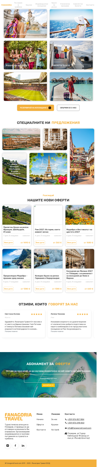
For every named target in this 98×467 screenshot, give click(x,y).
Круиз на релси (54, 5)
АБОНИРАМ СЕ (48, 385)
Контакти (90, 5)
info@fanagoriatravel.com (79, 428)
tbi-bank (55, 430)
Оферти (40, 424)
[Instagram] (8, 445)
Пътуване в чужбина (18, 5)
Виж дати (8, 243)
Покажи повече (11, 331)
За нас (54, 419)
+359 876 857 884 (75, 419)
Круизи (29, 5)
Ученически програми (65, 5)
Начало (40, 419)
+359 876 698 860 (75, 423)
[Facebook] (15, 445)
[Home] (6, 5)
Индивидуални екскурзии (41, 5)
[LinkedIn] (23, 445)
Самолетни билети (78, 5)
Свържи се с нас (68, 108)
